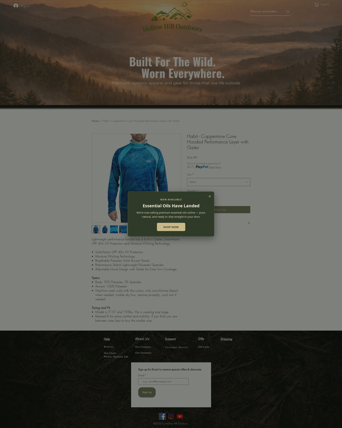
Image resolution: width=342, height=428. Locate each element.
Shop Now (171, 227)
